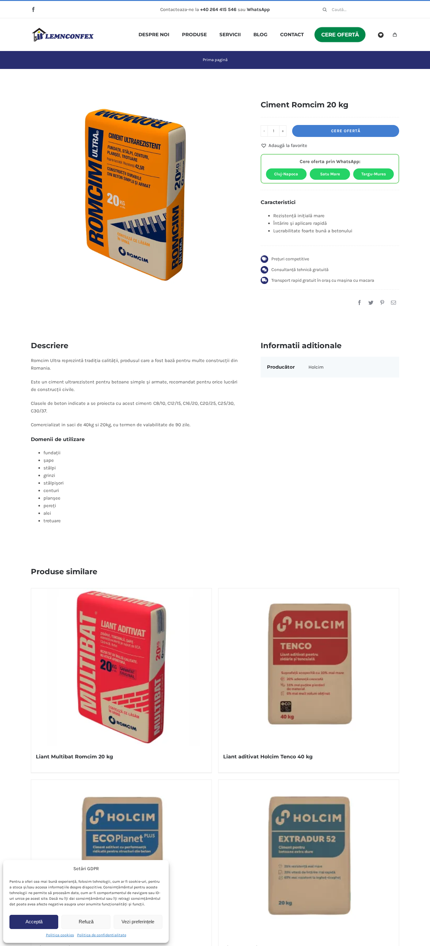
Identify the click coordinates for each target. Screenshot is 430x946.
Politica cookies (60, 935)
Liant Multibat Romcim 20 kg (74, 757)
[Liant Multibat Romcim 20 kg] (121, 667)
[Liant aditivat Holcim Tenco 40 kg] (308, 667)
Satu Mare (330, 174)
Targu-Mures (373, 174)
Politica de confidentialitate (101, 935)
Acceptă (33, 921)
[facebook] (33, 9)
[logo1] (62, 30)
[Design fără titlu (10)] (136, 191)
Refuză (86, 921)
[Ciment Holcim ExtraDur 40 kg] (308, 858)
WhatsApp (258, 9)
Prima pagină (215, 59)
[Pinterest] (382, 302)
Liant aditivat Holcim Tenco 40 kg (268, 757)
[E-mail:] (393, 302)
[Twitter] (370, 302)
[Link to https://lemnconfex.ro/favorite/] (381, 35)
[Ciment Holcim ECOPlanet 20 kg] (121, 858)
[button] (284, 145)
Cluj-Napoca (286, 174)
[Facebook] (359, 302)
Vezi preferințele (138, 921)
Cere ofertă (345, 130)
